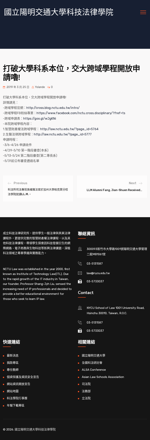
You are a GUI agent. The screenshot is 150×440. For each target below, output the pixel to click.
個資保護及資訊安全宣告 (23, 377)
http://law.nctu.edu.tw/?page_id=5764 (69, 129)
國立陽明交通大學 (93, 355)
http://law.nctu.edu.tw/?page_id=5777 (63, 134)
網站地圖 (13, 391)
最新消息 (13, 355)
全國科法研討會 (92, 362)
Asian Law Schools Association (103, 377)
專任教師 (13, 370)
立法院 (86, 398)
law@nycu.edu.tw (98, 273)
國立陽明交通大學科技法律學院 (58, 12)
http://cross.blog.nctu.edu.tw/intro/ (53, 108)
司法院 (86, 384)
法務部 (86, 391)
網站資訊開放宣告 (18, 384)
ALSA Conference (94, 370)
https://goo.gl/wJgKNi (39, 118)
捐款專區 (13, 362)
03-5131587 (95, 263)
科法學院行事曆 (17, 398)
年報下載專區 (15, 405)
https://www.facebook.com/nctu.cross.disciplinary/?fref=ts (81, 113)
